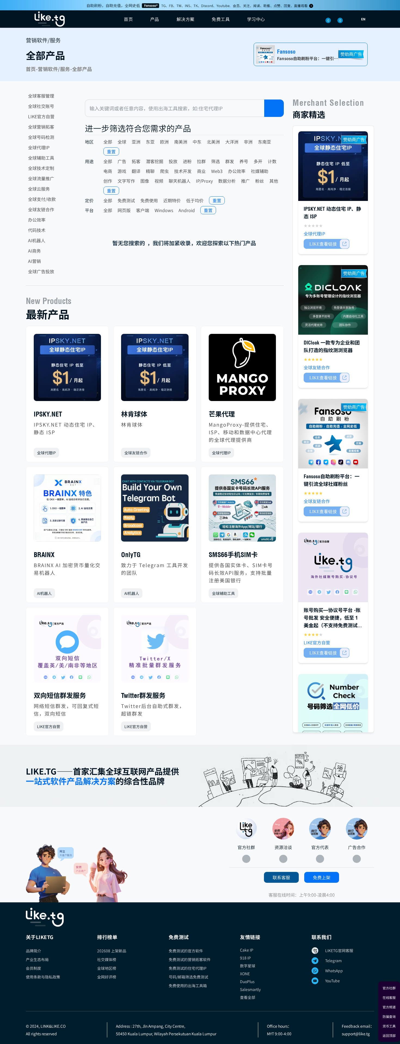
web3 (217, 171)
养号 (243, 161)
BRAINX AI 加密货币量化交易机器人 (67, 568)
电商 (107, 171)
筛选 (215, 161)
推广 (245, 181)
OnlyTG (131, 555)
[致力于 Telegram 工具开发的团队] (154, 510)
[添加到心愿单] (96, 452)
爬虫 (164, 171)
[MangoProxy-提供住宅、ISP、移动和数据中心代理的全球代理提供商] (242, 369)
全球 (122, 141)
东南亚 (264, 141)
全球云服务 (39, 188)
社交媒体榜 (106, 959)
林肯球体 (134, 414)
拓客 (136, 161)
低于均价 (195, 200)
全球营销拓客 (41, 126)
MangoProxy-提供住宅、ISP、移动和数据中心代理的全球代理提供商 (240, 432)
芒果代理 (222, 414)
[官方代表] (320, 829)
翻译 (136, 171)
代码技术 (36, 230)
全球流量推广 (41, 178)
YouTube (332, 980)
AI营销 (34, 261)
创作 (107, 181)
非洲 (248, 141)
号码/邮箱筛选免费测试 (188, 977)
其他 (273, 181)
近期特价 (172, 200)
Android (187, 210)
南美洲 (180, 141)
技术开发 (183, 171)
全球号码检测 (41, 137)
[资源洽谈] (283, 829)
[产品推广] (101, 875)
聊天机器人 (179, 181)
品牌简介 (33, 950)
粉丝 (259, 181)
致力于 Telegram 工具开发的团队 (154, 568)
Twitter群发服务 (143, 695)
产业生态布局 (37, 959)
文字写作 (126, 181)
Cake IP (246, 950)
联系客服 (281, 877)
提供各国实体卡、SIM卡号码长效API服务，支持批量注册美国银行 (241, 572)
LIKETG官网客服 (339, 950)
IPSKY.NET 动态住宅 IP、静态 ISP (66, 428)
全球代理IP (39, 147)
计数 (272, 161)
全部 (107, 141)
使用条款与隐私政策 (43, 977)
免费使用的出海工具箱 (188, 985)
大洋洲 (231, 141)
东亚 (150, 141)
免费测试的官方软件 (186, 950)
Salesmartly (250, 989)
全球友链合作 (41, 209)
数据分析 (227, 181)
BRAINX (44, 555)
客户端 (142, 210)
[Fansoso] (200, 5)
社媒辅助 (259, 171)
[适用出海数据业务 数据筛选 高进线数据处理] (333, 709)
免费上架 (321, 877)
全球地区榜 (106, 968)
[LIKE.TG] (50, 19)
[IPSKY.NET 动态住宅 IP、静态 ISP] (67, 369)
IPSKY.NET (48, 414)
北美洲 (213, 141)
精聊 (150, 171)
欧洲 (164, 141)
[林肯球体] (154, 369)
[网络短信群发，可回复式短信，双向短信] (67, 650)
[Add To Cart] (326, 244)
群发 (229, 161)
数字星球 (247, 965)
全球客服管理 (41, 95)
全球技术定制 (41, 168)
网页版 (124, 210)
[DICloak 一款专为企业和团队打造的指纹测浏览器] (333, 300)
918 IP (245, 958)
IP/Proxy (204, 181)
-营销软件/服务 (53, 68)
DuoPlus (247, 981)
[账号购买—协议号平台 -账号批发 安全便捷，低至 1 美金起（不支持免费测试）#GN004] (333, 567)
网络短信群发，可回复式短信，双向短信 (66, 709)
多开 (258, 161)
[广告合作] (357, 829)
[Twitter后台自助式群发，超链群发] (154, 650)
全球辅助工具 (41, 157)
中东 (197, 141)
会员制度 (33, 968)
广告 (122, 161)
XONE (245, 973)
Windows (164, 210)
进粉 (187, 161)
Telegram (333, 960)
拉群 (201, 161)
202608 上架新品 (111, 950)
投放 (173, 161)
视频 (159, 181)
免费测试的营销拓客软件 (190, 959)
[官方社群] (50, 873)
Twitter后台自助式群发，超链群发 (153, 709)
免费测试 (126, 200)
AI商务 (34, 250)
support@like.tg (356, 1033)
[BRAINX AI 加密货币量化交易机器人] (67, 510)
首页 (128, 19)
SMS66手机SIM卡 (233, 555)
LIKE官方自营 (41, 116)
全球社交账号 (41, 106)
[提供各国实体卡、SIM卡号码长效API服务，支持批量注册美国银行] (242, 510)
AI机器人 (36, 240)
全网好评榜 (106, 977)
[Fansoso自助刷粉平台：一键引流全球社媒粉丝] (333, 433)
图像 (144, 181)
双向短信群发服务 (60, 695)
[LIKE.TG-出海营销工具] (200, 917)
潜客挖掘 (154, 161)
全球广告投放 (41, 271)
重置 (111, 151)
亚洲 (136, 141)
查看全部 (247, 997)
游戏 (122, 171)
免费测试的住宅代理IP (188, 968)
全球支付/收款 (42, 199)
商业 (201, 171)
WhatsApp (334, 970)
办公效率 (36, 219)
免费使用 (149, 200)
